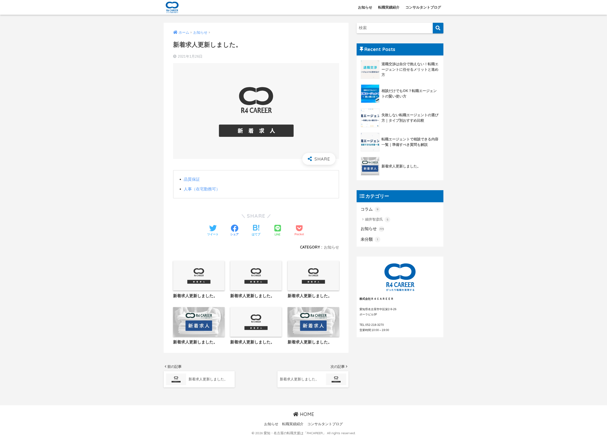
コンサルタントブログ (423, 7)
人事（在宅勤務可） (202, 189)
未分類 (369, 239)
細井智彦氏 (376, 219)
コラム (369, 209)
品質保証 (192, 179)
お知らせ (365, 7)
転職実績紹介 (389, 7)
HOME (306, 414)
